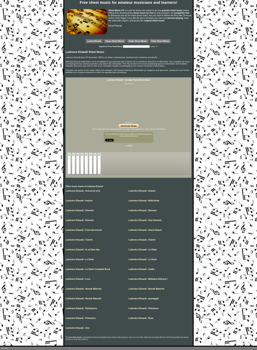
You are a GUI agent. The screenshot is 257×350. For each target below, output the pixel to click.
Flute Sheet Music (160, 41)
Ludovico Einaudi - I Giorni (79, 240)
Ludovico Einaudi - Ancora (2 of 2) (83, 191)
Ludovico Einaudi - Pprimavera (81, 308)
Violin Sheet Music (137, 41)
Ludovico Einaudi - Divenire (80, 210)
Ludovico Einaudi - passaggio (143, 298)
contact (68, 339)
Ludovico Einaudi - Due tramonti (144, 220)
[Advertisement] (128, 103)
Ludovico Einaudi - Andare (142, 191)
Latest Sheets (94, 41)
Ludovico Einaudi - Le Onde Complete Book (88, 269)
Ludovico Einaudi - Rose (141, 318)
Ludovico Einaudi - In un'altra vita (82, 249)
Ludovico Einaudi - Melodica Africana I (147, 279)
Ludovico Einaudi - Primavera (143, 308)
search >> (154, 46)
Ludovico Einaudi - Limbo (141, 269)
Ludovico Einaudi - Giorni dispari (145, 230)
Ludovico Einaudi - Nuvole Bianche (83, 289)
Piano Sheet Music (114, 41)
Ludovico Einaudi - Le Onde (142, 249)
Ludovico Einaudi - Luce (78, 279)
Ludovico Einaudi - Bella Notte (143, 200)
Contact (5, 348)
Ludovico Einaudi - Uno (78, 328)
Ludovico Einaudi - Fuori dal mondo (84, 230)
